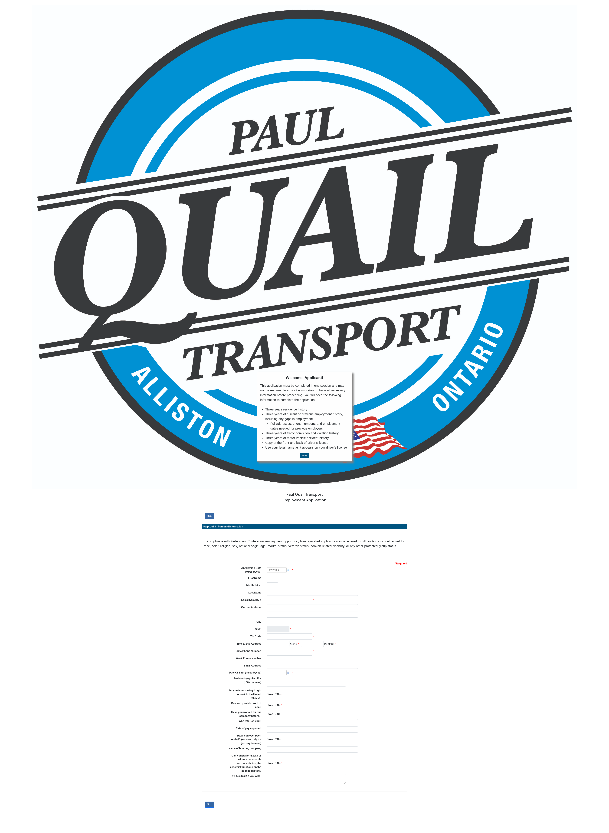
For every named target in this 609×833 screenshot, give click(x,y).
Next (209, 515)
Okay (304, 456)
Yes (271, 694)
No (279, 694)
